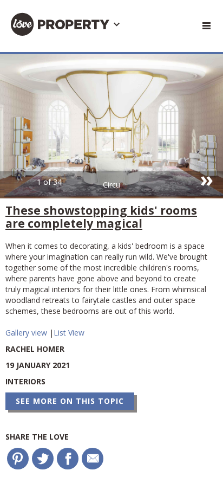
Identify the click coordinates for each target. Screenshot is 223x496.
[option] (111, 126)
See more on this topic (70, 401)
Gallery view (27, 332)
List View (69, 332)
